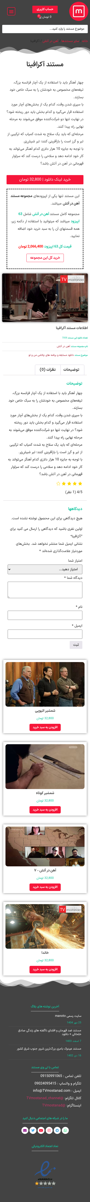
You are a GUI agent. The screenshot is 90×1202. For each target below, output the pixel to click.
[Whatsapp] (65, 1130)
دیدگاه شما (73, 578)
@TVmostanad (54, 1105)
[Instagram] (49, 1130)
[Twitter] (32, 1130)
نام (79, 607)
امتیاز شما (75, 561)
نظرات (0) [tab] (48, 370)
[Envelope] (24, 1130)
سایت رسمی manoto (68, 1016)
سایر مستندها (70, 41)
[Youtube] (41, 1130)
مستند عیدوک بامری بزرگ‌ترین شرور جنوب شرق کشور (49, 1048)
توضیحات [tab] (71, 370)
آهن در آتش (50, 41)
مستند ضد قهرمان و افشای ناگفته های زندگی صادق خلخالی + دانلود (49, 1032)
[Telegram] (57, 1130)
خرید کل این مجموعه (45, 258)
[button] (11, 11)
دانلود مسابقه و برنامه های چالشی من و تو (51, 355)
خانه (85, 41)
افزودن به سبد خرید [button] (45, 727)
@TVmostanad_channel (45, 1098)
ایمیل (77, 626)
